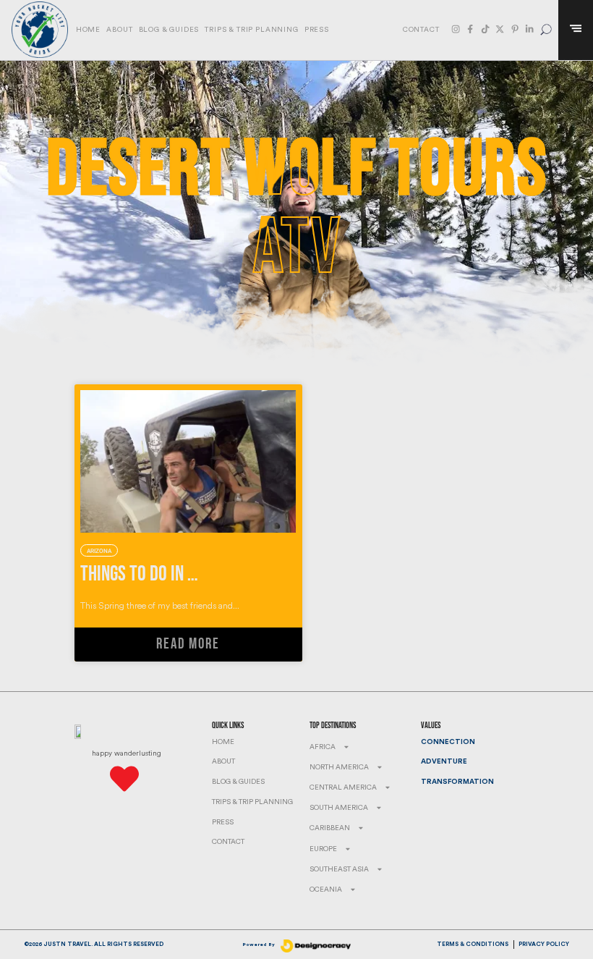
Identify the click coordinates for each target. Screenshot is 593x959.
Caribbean (330, 828)
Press (316, 29)
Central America (343, 787)
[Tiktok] (485, 29)
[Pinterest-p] (515, 29)
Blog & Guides (169, 29)
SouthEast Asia (339, 869)
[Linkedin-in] (529, 29)
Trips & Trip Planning (251, 29)
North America (339, 767)
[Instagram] (455, 29)
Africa (323, 747)
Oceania (326, 889)
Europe (323, 849)
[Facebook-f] (470, 29)
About (119, 29)
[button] (546, 30)
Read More (187, 644)
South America (339, 807)
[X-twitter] (499, 29)
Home (88, 29)
